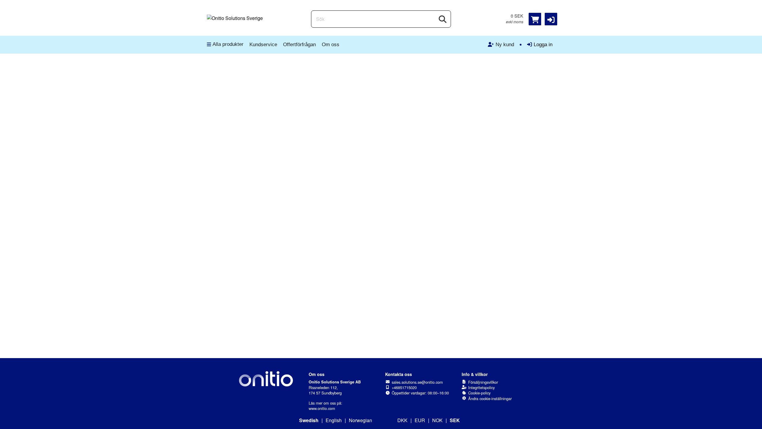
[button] (551, 19)
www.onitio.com (322, 408)
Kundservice (263, 44)
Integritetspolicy (481, 387)
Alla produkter (228, 44)
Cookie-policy (479, 393)
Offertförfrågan (299, 44)
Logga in (543, 44)
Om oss (330, 44)
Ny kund (505, 44)
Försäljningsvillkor (483, 382)
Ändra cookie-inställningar (490, 398)
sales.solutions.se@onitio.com (417, 382)
